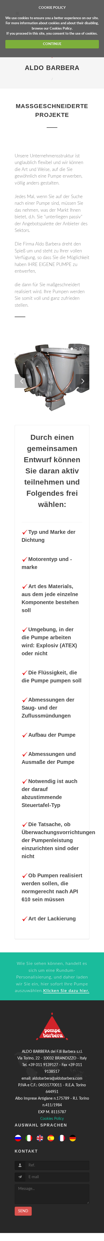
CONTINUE (52, 44)
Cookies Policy (61, 28)
